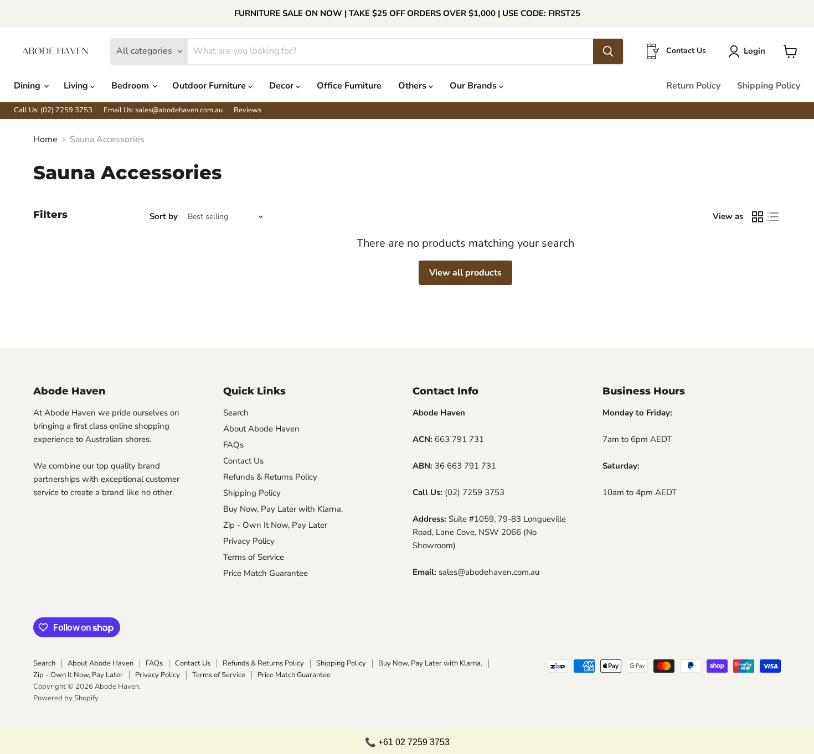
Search (236, 412)
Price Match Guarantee (265, 573)
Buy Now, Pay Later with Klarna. (283, 508)
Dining (28, 86)
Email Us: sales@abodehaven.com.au (163, 110)
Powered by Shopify (66, 698)
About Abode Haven (261, 428)
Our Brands (474, 86)
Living (77, 86)
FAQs (233, 444)
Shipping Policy (768, 86)
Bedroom (131, 86)
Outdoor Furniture (210, 86)
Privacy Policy (249, 541)
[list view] (773, 217)
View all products (465, 273)
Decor (282, 86)
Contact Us (243, 460)
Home (45, 139)
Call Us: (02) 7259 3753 (53, 110)
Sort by (164, 216)
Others (413, 86)
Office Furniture (349, 86)
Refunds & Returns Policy (270, 476)
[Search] (608, 51)
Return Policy (693, 86)
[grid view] (757, 217)
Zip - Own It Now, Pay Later (275, 525)
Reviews (247, 110)
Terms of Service (253, 557)
